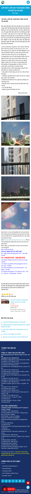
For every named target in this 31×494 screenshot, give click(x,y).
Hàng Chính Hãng (6, 468)
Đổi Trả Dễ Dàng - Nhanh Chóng (10, 473)
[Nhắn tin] (28, 483)
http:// (5, 240)
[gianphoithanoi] (9, 481)
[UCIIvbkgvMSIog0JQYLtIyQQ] (6, 481)
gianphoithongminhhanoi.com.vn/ (16, 240)
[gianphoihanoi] (19, 481)
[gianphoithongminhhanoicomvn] (16, 481)
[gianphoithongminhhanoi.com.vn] (2, 481)
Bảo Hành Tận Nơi (6, 475)
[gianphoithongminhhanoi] (23, 481)
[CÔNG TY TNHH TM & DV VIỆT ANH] (2, 2)
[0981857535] (28, 487)
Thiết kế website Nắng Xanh (21, 492)
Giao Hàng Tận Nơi (7, 471)
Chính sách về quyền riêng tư (10, 466)
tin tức (15, 13)
